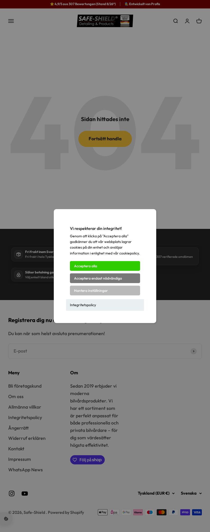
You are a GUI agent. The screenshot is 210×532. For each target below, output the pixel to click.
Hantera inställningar (91, 290)
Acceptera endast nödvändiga (98, 278)
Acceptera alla (85, 266)
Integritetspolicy (83, 305)
